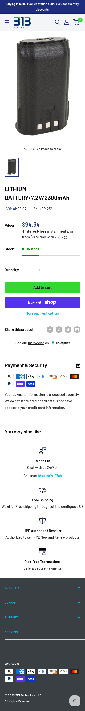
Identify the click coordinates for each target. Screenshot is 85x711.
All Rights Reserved (17, 701)
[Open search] (57, 22)
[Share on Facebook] (50, 329)
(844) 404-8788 (50, 475)
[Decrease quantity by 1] (27, 270)
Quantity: (12, 269)
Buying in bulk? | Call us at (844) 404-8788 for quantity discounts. (42, 6)
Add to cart (42, 287)
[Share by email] (77, 329)
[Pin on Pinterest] (59, 329)
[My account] (66, 22)
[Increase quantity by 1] (52, 270)
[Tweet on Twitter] (68, 329)
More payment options (43, 313)
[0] (76, 22)
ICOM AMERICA (16, 209)
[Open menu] (7, 22)
